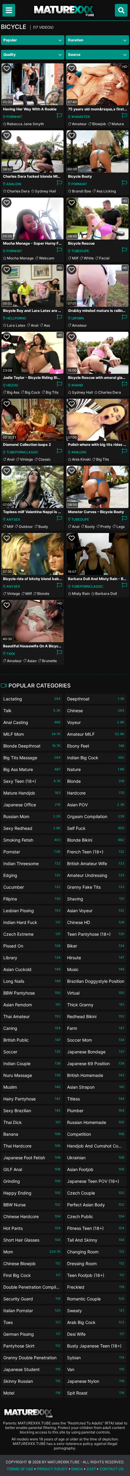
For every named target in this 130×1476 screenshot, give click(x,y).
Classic (44, 459)
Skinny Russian (31, 1381)
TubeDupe (80, 251)
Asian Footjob (95, 1169)
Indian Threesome (31, 863)
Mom (31, 1251)
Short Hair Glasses (31, 1240)
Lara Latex (16, 325)
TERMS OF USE (20, 1469)
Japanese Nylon (95, 1381)
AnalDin (13, 184)
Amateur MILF (95, 734)
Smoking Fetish (31, 840)
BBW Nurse (31, 1204)
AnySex (13, 519)
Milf (75, 258)
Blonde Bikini (95, 840)
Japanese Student (31, 1369)
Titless (95, 1098)
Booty (90, 526)
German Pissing (31, 1334)
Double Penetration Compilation (31, 1288)
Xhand (77, 385)
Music (95, 969)
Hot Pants (31, 1228)
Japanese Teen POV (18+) (95, 1182)
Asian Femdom (31, 1004)
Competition (95, 1134)
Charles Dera (18, 191)
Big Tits (52, 392)
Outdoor (26, 526)
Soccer (31, 1051)
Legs (120, 526)
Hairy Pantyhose (31, 1098)
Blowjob (99, 124)
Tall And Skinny (95, 1240)
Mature (118, 124)
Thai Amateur (31, 1016)
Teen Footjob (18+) (95, 1275)
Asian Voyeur (95, 910)
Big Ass (13, 392)
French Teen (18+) (95, 851)
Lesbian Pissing (31, 910)
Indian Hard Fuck (31, 922)
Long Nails (31, 981)
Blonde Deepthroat (31, 745)
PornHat (14, 117)
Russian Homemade (95, 1122)
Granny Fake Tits (95, 887)
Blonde (43, 593)
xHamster (80, 117)
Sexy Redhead (31, 828)
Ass (47, 325)
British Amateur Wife (95, 863)
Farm (95, 1028)
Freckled (95, 1287)
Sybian (95, 1357)
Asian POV (95, 804)
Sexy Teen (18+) (31, 781)
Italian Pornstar (31, 1310)
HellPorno (16, 318)
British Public (31, 1040)
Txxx (10, 654)
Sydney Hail (45, 191)
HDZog (12, 385)
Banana (31, 1134)
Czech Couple (95, 1192)
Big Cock (32, 392)
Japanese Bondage (95, 1051)
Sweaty (95, 1310)
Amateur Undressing (95, 875)
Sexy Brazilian (31, 1110)
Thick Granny (95, 1004)
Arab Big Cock (95, 1322)
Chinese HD (95, 922)
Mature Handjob (31, 792)
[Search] (121, 10)
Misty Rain (81, 593)
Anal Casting (31, 722)
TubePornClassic (22, 452)
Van (95, 1369)
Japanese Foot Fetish (31, 1157)
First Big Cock (31, 1275)
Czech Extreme (31, 934)
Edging (31, 875)
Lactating (31, 698)
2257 (91, 1469)
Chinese (95, 710)
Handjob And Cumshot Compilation (95, 1147)
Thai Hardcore (31, 1145)
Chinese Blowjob (31, 1263)
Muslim (31, 1087)
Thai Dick (31, 1122)
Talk (31, 710)
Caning (31, 1028)
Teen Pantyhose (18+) (95, 934)
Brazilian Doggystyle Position (95, 982)
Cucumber (31, 887)
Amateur (79, 124)
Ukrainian (95, 1157)
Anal (34, 325)
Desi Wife (95, 1334)
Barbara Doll (106, 593)
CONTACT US (111, 1469)
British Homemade (95, 1075)
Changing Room (95, 1251)
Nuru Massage (31, 1075)
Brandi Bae (81, 191)
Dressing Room (95, 1263)
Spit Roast (95, 1392)
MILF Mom (31, 734)
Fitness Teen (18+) (95, 1228)
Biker (95, 945)
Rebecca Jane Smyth (25, 124)
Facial (104, 258)
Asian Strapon (95, 1087)
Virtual (95, 992)
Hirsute (95, 957)
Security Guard (31, 1298)
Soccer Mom (95, 1040)
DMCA (77, 1469)
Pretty (105, 526)
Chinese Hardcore (31, 1216)
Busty (43, 526)
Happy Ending (31, 1192)
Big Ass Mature (31, 769)
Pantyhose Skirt (31, 1345)
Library (31, 957)
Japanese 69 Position (95, 1063)
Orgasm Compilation (95, 816)
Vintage (26, 459)
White (89, 258)
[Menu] (8, 10)
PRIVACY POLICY (52, 1469)
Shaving (95, 898)
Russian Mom (31, 816)
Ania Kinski (81, 459)
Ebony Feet (95, 745)
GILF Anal (31, 1169)
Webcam (46, 258)
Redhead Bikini (95, 1016)
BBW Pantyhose (31, 992)
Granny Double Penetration (31, 1359)
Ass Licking (106, 191)
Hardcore (95, 792)
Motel (31, 1392)
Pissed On (31, 945)
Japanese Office (31, 804)
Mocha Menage (20, 258)
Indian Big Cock (95, 757)
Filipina (31, 898)
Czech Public (95, 1216)
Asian (32, 661)
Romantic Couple (95, 1298)
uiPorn (77, 318)
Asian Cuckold (31, 969)
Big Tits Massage (31, 757)
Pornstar (31, 851)
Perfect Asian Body (95, 1204)
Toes (31, 1322)
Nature (95, 769)
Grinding (31, 1181)
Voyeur (95, 722)
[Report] (59, 116)
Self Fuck (95, 828)
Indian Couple (31, 1063)
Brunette (49, 661)
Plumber (95, 1110)
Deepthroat (95, 698)
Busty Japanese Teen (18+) (95, 1347)
